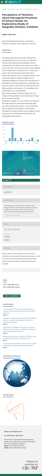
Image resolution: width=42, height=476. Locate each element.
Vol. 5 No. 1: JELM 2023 (23, 9)
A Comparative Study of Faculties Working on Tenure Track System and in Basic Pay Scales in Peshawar (19, 311)
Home (4, 9)
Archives (11, 9)
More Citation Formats (13, 215)
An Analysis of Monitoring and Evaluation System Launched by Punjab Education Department (20, 345)
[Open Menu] (2, 2)
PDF (8, 180)
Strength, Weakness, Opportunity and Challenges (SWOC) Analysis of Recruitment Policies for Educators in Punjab (20, 320)
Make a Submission (11, 296)
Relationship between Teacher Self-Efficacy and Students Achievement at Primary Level (19, 337)
